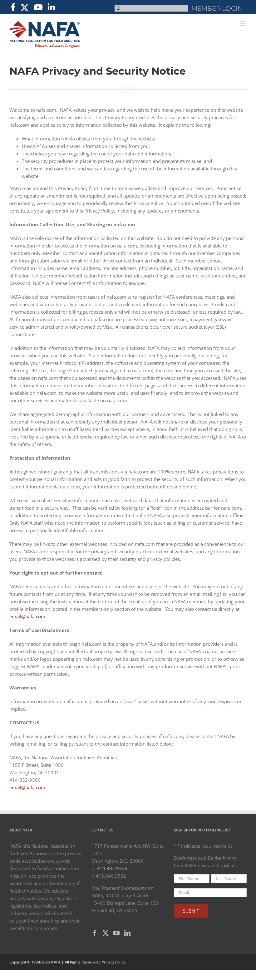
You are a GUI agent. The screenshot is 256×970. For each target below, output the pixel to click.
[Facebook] (94, 933)
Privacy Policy (113, 962)
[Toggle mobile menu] (243, 23)
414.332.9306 (112, 868)
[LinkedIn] (127, 933)
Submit (191, 911)
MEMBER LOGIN (217, 8)
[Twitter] (105, 933)
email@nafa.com (27, 616)
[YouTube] (116, 933)
